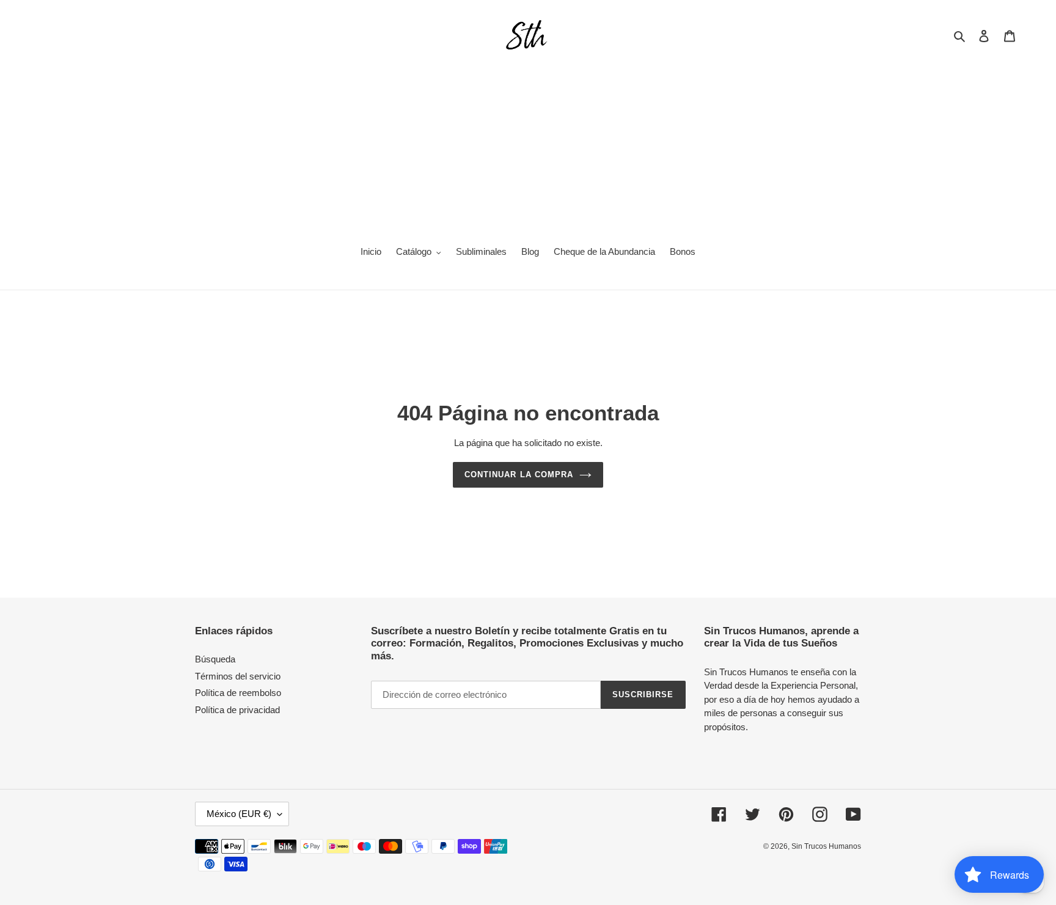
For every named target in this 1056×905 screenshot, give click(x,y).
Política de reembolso (238, 692)
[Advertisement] (528, 144)
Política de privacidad (237, 710)
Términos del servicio (237, 676)
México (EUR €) (239, 813)
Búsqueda (215, 659)
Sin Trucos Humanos (826, 846)
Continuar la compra (518, 474)
